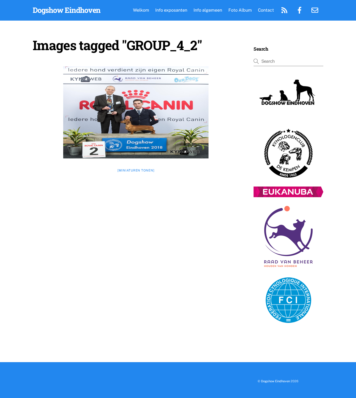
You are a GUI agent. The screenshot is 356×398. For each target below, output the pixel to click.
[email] (315, 9)
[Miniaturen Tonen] (136, 170)
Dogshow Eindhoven (275, 381)
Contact (266, 10)
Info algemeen (207, 10)
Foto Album (240, 10)
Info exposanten (171, 10)
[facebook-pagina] (300, 9)
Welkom (141, 10)
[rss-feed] (285, 9)
